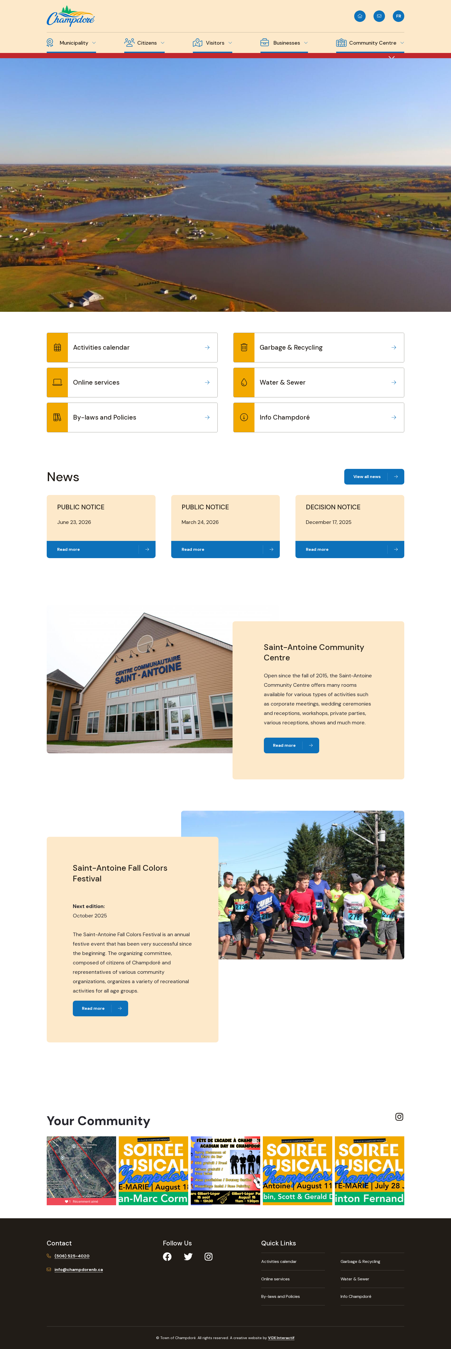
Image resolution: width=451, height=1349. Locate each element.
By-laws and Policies (104, 417)
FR (398, 16)
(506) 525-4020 (72, 1256)
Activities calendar (101, 347)
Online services (96, 382)
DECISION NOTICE (333, 507)
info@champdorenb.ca (79, 1269)
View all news (367, 476)
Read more (68, 549)
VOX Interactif (281, 1337)
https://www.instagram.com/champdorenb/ (399, 1117)
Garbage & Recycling (291, 347)
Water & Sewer (283, 382)
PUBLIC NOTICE (80, 507)
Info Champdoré (285, 417)
